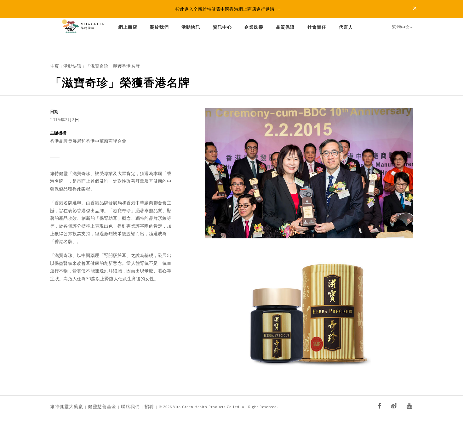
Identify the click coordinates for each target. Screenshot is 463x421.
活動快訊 (190, 27)
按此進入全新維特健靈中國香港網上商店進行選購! (228, 9)
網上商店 (127, 27)
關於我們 (159, 27)
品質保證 (285, 27)
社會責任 (316, 27)
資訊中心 (222, 27)
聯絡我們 (130, 406)
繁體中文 (401, 27)
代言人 (346, 27)
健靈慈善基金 (102, 406)
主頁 (54, 66)
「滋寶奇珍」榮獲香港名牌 (113, 66)
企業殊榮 (253, 27)
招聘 (149, 406)
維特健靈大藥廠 (66, 406)
